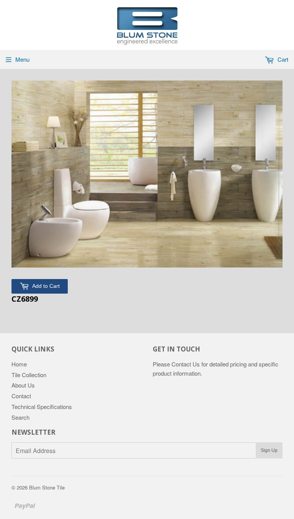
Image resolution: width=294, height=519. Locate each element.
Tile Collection (28, 375)
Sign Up (269, 450)
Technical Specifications (41, 406)
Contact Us (186, 364)
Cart (282, 59)
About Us (23, 385)
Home (19, 364)
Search (20, 417)
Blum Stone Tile (47, 487)
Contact (21, 396)
